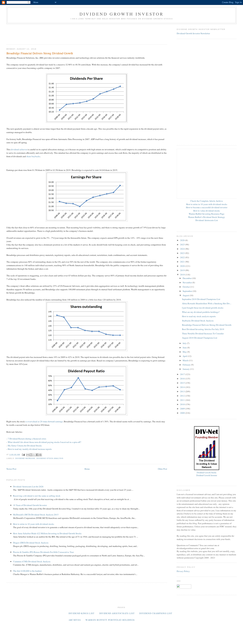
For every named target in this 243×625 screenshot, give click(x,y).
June (185, 347)
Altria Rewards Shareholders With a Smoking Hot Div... (206, 303)
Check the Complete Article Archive (206, 200)
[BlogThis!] (31, 454)
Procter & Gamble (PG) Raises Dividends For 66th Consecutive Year (43, 552)
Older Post (162, 468)
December (187, 278)
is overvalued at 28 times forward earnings (44, 421)
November (187, 282)
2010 (182, 404)
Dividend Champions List (155, 613)
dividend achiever (19, 149)
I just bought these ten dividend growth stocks (202, 307)
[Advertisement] (66, 33)
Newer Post (11, 468)
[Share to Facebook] (37, 454)
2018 (182, 274)
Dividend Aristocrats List (206, 220)
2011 (182, 400)
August (186, 295)
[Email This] (27, 454)
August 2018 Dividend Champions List (199, 337)
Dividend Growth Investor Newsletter (193, 33)
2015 (182, 382)
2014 (182, 387)
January (186, 368)
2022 (182, 257)
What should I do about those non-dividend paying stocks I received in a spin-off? (44, 442)
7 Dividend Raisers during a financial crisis (27, 438)
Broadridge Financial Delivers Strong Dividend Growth (206, 324)
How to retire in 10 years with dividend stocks (33, 523)
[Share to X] (34, 454)
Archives (75, 619)
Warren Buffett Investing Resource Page (206, 213)
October (186, 286)
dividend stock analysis (50, 458)
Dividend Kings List (82, 613)
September (188, 291)
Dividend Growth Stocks (206, 473)
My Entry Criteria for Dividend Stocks (25, 445)
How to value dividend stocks (206, 210)
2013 (182, 391)
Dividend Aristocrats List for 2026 (28, 486)
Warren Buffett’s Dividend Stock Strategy (206, 217)
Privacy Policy (183, 571)
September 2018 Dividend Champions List (201, 299)
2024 (182, 248)
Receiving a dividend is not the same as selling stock (36, 495)
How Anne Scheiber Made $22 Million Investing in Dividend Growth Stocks (47, 533)
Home (87, 468)
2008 (182, 412)
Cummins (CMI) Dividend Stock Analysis (31, 561)
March (186, 360)
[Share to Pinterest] (40, 454)
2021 (182, 261)
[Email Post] (23, 455)
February (187, 364)
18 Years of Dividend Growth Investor (30, 505)
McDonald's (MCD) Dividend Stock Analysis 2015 (36, 514)
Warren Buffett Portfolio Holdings (110, 619)
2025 (182, 244)
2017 (182, 374)
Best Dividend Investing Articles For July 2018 (203, 329)
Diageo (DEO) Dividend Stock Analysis (30, 542)
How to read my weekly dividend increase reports (30, 449)
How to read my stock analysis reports (199, 316)
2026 (182, 240)
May (185, 351)
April (185, 356)
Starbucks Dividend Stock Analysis (198, 320)
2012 (182, 395)
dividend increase (25, 458)
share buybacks (33, 156)
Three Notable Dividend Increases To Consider (203, 333)
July (185, 343)
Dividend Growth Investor (122, 14)
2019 (182, 270)
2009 (182, 408)
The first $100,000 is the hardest (27, 570)
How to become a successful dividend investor (206, 207)
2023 (182, 253)
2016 (182, 378)
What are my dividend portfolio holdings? (201, 312)
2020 (182, 265)
